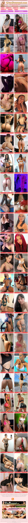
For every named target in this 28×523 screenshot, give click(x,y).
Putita (20, 493)
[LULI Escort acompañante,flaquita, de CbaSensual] (21, 303)
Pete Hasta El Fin (9, 495)
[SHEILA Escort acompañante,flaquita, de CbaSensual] (7, 23)
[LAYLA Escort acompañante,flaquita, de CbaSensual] (21, 43)
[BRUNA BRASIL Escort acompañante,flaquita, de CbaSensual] (21, 382)
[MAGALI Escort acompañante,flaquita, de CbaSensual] (7, 43)
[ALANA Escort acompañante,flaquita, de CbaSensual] (21, 143)
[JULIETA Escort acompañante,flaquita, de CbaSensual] (7, 462)
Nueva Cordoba (20, 496)
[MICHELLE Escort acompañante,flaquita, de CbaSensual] (7, 223)
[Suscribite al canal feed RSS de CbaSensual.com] (13, 499)
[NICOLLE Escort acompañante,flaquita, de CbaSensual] (7, 103)
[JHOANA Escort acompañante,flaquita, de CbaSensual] (7, 203)
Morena (1, 494)
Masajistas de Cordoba (13, 519)
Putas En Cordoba (19, 495)
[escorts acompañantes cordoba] (14, 6)
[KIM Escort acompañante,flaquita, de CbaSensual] (21, 83)
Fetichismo (3, 496)
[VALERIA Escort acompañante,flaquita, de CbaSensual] (21, 402)
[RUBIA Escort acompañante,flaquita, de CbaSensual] (21, 422)
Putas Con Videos (13, 496)
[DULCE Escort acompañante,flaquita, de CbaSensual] (21, 442)
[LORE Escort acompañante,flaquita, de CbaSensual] (21, 462)
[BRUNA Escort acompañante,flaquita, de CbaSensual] (7, 323)
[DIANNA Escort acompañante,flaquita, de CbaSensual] (7, 143)
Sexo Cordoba (10, 494)
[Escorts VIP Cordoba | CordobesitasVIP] (14, 518)
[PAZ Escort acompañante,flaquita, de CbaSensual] (7, 442)
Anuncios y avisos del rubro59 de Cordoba (6, 519)
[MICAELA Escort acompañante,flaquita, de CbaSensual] (21, 103)
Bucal (16, 496)
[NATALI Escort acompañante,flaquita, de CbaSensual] (21, 243)
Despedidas (20, 494)
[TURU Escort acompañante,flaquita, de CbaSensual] (7, 303)
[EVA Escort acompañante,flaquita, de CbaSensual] (7, 123)
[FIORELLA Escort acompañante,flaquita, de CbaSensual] (21, 263)
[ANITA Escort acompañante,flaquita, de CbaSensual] (21, 223)
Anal (22, 494)
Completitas (11, 493)
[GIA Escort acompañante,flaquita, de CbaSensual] (21, 63)
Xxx (14, 494)
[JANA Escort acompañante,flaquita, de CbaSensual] (21, 342)
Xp (6, 495)
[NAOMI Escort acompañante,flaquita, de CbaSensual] (21, 23)
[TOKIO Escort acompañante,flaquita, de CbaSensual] (7, 382)
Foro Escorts (23, 496)
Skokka (7, 496)
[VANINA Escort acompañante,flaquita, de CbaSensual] (7, 342)
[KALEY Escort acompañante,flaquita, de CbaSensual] (7, 482)
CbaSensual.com (15, 522)
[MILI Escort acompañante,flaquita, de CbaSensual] (7, 83)
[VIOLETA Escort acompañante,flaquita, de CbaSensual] (21, 323)
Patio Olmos (24, 495)
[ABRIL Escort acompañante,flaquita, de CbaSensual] (21, 203)
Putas (5, 495)
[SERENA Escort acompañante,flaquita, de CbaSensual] (7, 263)
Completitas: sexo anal (18, 519)
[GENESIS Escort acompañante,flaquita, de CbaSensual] (21, 123)
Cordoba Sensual (15, 495)
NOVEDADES (21, 11)
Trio (18, 494)
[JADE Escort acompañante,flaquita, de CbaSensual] (7, 402)
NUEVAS (7, 11)
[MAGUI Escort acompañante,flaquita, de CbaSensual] (21, 183)
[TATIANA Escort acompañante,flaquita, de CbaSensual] (21, 163)
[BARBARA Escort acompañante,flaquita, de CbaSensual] (7, 362)
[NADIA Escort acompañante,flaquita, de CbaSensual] (7, 163)
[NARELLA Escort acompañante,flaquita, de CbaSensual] (7, 283)
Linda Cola (15, 493)
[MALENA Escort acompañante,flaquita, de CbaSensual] (21, 482)
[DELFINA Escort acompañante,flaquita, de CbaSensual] (21, 283)
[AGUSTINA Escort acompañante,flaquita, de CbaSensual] (21, 362)
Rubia (9, 496)
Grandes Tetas (5, 494)
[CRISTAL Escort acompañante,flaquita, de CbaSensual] (7, 243)
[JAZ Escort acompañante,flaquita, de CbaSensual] (7, 183)
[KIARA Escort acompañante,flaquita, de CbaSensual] (7, 63)
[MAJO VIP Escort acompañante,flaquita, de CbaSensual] (7, 422)
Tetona (16, 494)
